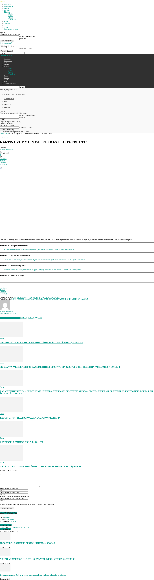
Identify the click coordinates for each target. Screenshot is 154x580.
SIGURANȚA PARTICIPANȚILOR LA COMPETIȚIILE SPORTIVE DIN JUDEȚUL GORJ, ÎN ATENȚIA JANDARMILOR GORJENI (60, 367)
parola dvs (22, 39)
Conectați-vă (9, 519)
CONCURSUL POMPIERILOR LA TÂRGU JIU (21, 442)
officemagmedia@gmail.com (19, 527)
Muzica (10, 14)
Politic (6, 21)
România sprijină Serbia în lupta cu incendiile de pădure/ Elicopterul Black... (33, 575)
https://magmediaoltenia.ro (8, 313)
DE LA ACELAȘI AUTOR (31, 318)
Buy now (7, 107)
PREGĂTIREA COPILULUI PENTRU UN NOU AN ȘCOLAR (27, 543)
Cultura (6, 8)
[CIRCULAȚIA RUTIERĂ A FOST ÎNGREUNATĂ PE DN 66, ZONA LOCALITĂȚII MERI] (11, 460)
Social (6, 25)
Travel (10, 18)
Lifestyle (7, 12)
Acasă (2, 133)
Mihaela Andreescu (6, 149)
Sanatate (7, 23)
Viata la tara (12, 19)
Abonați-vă (13, 521)
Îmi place (7, 517)
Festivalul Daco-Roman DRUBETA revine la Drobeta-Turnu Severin (36, 297)
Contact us (7, 104)
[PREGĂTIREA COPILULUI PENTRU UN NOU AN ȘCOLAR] (5, 539)
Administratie (8, 6)
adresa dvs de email (25, 49)
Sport (6, 27)
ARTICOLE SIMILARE (10, 318)
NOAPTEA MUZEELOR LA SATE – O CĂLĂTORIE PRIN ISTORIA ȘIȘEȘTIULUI (37, 559)
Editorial (7, 10)
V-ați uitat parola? (6, 43)
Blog (5, 101)
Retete (10, 16)
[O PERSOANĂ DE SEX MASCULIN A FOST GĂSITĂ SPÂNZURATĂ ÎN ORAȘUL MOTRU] (11, 337)
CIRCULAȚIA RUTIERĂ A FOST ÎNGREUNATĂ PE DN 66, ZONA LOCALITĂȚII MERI (40, 466)
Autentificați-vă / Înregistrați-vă (14, 94)
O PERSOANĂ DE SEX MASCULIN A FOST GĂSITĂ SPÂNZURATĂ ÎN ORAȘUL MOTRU (41, 342)
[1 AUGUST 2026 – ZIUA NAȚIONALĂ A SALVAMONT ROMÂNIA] (11, 412)
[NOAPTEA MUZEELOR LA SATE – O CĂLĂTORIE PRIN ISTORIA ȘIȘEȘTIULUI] (5, 555)
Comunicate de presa (11, 29)
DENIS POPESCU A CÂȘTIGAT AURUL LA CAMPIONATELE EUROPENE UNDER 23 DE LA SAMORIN (49, 299)
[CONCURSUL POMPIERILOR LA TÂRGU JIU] (11, 436)
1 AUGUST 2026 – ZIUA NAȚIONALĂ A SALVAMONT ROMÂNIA (30, 418)
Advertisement (9, 99)
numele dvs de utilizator (27, 36)
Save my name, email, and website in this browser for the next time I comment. (28, 504)
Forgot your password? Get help (10, 122)
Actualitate (7, 4)
